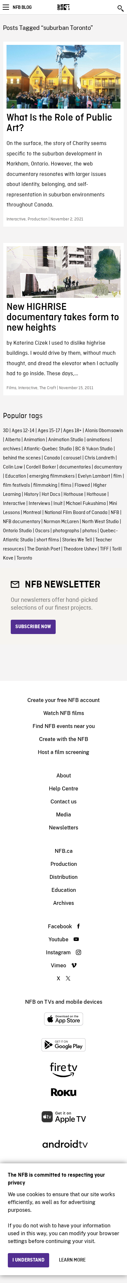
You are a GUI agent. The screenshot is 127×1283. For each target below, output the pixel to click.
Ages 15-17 (49, 431)
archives (12, 449)
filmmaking (45, 485)
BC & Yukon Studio (94, 449)
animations (98, 440)
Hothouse (73, 494)
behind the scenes (22, 458)
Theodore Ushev (80, 549)
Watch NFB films (63, 713)
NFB (115, 512)
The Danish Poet (43, 549)
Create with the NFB (63, 739)
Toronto (24, 558)
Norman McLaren (61, 522)
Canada (52, 458)
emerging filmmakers (52, 476)
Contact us (63, 802)
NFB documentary (21, 522)
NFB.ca (64, 851)
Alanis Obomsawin (104, 431)
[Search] (121, 8)
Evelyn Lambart (94, 476)
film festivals (16, 485)
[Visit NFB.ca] (75, 7)
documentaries (75, 467)
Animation (34, 440)
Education (15, 476)
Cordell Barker (41, 467)
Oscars (42, 531)
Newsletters (63, 828)
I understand (28, 1260)
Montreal (32, 512)
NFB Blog (22, 7)
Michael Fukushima (86, 503)
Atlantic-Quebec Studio (48, 449)
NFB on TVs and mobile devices (63, 1002)
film (117, 476)
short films (47, 540)
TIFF (104, 549)
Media (63, 815)
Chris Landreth (100, 458)
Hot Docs (51, 494)
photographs (66, 531)
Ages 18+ (72, 431)
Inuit (58, 503)
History (31, 494)
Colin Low (13, 467)
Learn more (72, 1260)
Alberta (13, 440)
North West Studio (100, 522)
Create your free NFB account (63, 700)
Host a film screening (63, 752)
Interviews (39, 503)
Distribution (63, 877)
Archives (63, 903)
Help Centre (63, 789)
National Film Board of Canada (76, 512)
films (66, 485)
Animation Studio (65, 440)
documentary (108, 467)
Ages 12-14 (23, 431)
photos (89, 531)
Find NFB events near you (64, 726)
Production (63, 864)
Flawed (82, 485)
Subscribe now (33, 626)
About (63, 776)
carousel (72, 458)
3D (5, 431)
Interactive (14, 503)
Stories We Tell (77, 540)
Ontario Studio (17, 531)
